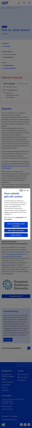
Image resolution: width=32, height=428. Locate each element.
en (21, 190)
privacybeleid (8, 219)
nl (28, 190)
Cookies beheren (16, 235)
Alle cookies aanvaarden (16, 230)
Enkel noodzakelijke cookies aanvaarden (16, 225)
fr (24, 190)
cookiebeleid (19, 217)
